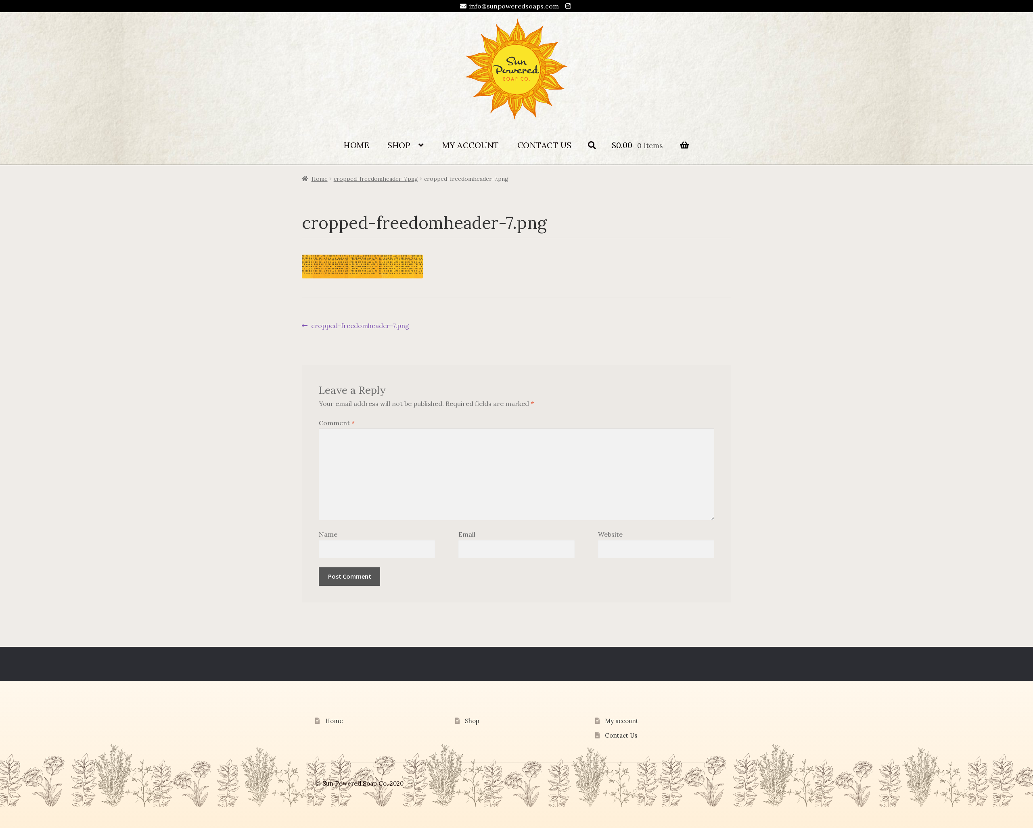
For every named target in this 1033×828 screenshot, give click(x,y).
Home (356, 145)
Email (466, 534)
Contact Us (544, 145)
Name (328, 534)
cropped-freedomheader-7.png (376, 178)
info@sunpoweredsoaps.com (514, 6)
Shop (398, 145)
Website (610, 534)
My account (470, 145)
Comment (337, 423)
